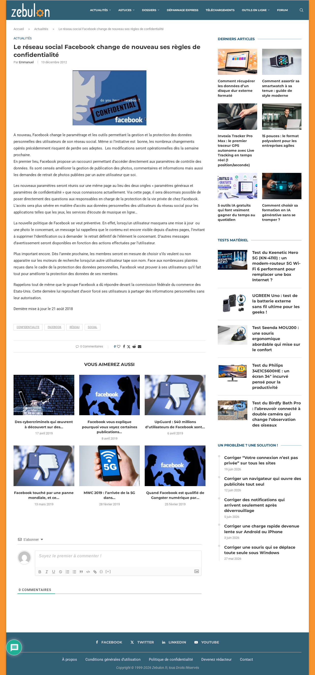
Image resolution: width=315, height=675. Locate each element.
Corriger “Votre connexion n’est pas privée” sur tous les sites (261, 460)
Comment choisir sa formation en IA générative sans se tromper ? (280, 212)
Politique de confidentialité (171, 659)
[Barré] (60, 572)
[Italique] (46, 572)
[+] (108, 571)
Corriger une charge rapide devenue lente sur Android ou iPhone (261, 529)
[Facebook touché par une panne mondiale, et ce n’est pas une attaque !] (44, 465)
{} (101, 571)
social (92, 327)
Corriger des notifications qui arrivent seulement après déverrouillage (254, 505)
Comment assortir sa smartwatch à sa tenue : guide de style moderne (280, 88)
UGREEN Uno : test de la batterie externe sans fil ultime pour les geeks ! (276, 303)
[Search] (301, 10)
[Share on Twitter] (128, 347)
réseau (74, 327)
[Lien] (95, 572)
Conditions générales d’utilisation (113, 659)
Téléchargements (220, 10)
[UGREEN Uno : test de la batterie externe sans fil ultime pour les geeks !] (232, 303)
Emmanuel (26, 62)
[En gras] (39, 572)
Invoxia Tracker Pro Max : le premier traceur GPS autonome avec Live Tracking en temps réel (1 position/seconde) (236, 150)
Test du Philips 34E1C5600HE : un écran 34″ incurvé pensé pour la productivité (270, 376)
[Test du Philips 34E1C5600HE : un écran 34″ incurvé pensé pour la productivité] (232, 372)
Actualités (99, 10)
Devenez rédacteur (216, 659)
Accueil (19, 29)
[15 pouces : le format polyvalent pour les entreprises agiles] (281, 116)
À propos (69, 659)
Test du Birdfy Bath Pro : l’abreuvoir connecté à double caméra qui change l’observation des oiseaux (276, 414)
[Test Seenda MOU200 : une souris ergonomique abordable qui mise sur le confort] (232, 335)
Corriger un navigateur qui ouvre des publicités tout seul (262, 481)
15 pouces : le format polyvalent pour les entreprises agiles (280, 141)
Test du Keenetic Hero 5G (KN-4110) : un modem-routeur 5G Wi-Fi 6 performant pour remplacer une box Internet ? (276, 266)
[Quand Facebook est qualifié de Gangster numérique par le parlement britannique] (175, 465)
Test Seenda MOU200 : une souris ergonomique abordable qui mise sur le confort (276, 338)
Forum (282, 10)
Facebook (54, 327)
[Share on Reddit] (134, 346)
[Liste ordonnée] (67, 572)
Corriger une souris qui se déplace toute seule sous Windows (259, 550)
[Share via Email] (139, 346)
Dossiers (149, 10)
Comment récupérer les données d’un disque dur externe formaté (236, 88)
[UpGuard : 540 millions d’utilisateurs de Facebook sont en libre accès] (175, 395)
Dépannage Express (182, 10)
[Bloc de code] (88, 572)
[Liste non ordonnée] (74, 572)
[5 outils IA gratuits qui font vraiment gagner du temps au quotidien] (237, 186)
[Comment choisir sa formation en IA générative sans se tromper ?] (281, 186)
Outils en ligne (254, 10)
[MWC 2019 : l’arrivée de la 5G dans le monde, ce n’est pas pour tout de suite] (109, 465)
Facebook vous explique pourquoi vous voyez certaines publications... (109, 427)
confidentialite (28, 327)
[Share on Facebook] (124, 346)
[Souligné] (53, 572)
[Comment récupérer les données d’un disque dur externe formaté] (237, 62)
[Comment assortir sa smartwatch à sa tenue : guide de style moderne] (281, 62)
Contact (246, 659)
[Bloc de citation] (81, 572)
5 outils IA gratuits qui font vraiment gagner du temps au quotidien (236, 212)
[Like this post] (118, 346)
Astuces (124, 10)
